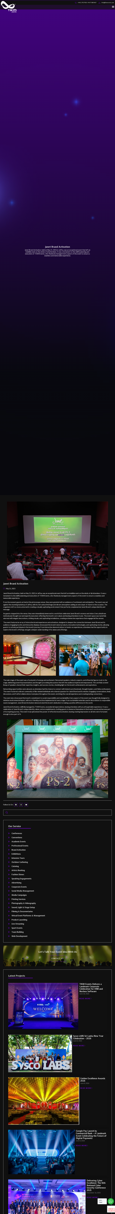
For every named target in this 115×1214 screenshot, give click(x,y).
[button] (113, 7)
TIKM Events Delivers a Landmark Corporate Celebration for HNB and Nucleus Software (91, 988)
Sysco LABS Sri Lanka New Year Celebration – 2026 (88, 1037)
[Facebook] (16, 804)
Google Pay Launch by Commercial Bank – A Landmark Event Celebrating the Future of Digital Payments (91, 1135)
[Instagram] (21, 804)
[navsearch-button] (6, 812)
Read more (84, 998)
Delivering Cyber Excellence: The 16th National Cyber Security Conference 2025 (96, 1185)
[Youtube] (26, 804)
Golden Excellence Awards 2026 (92, 1079)
